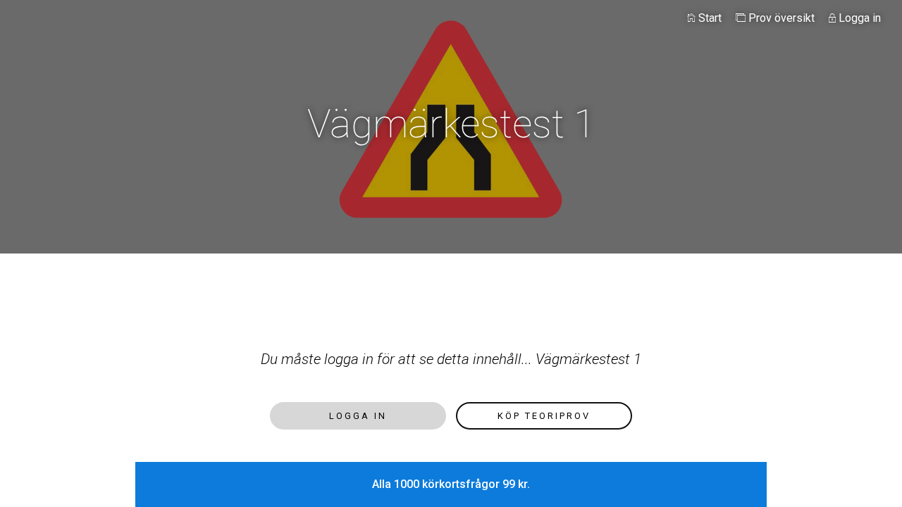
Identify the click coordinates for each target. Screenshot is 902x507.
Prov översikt (780, 18)
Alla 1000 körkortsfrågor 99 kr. (451, 484)
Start (709, 18)
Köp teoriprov (544, 416)
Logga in (858, 18)
